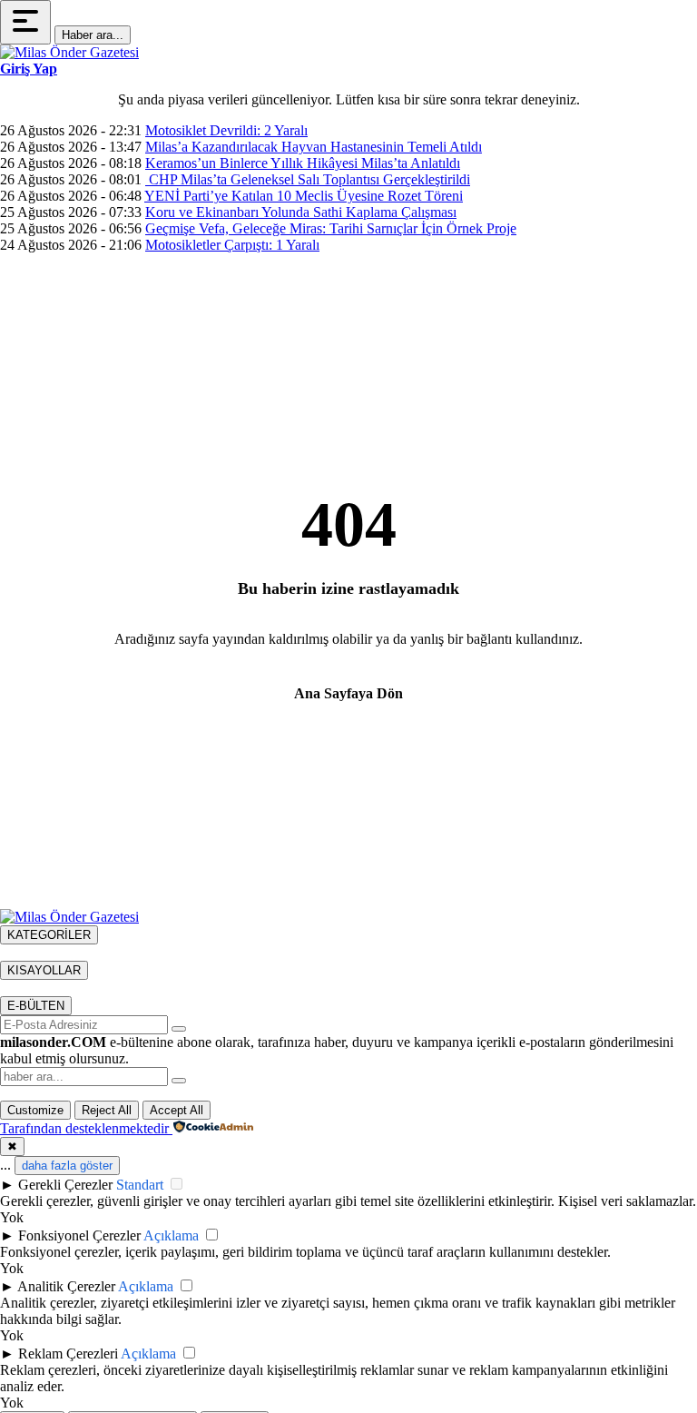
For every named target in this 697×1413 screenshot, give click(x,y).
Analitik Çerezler (66, 1286)
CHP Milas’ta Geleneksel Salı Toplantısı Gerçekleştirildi (307, 179)
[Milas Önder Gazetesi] (69, 52)
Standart (139, 1184)
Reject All (107, 1110)
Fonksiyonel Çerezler (79, 1235)
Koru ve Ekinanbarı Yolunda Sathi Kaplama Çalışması (300, 212)
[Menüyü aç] (25, 22)
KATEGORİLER (49, 935)
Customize (35, 1110)
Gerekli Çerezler (65, 1184)
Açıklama (171, 1235)
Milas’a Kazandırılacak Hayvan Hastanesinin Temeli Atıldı (313, 146)
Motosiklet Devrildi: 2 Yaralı (226, 130)
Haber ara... (92, 35)
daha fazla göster (67, 1165)
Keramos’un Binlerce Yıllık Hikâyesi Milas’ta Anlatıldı (302, 163)
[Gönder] (179, 1029)
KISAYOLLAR (44, 970)
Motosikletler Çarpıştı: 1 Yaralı (232, 244)
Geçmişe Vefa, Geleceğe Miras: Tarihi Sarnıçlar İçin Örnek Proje (330, 228)
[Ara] (179, 1080)
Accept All (176, 1110)
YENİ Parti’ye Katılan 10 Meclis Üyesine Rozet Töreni (303, 195)
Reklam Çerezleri (68, 1353)
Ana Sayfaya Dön (348, 693)
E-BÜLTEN (35, 1006)
